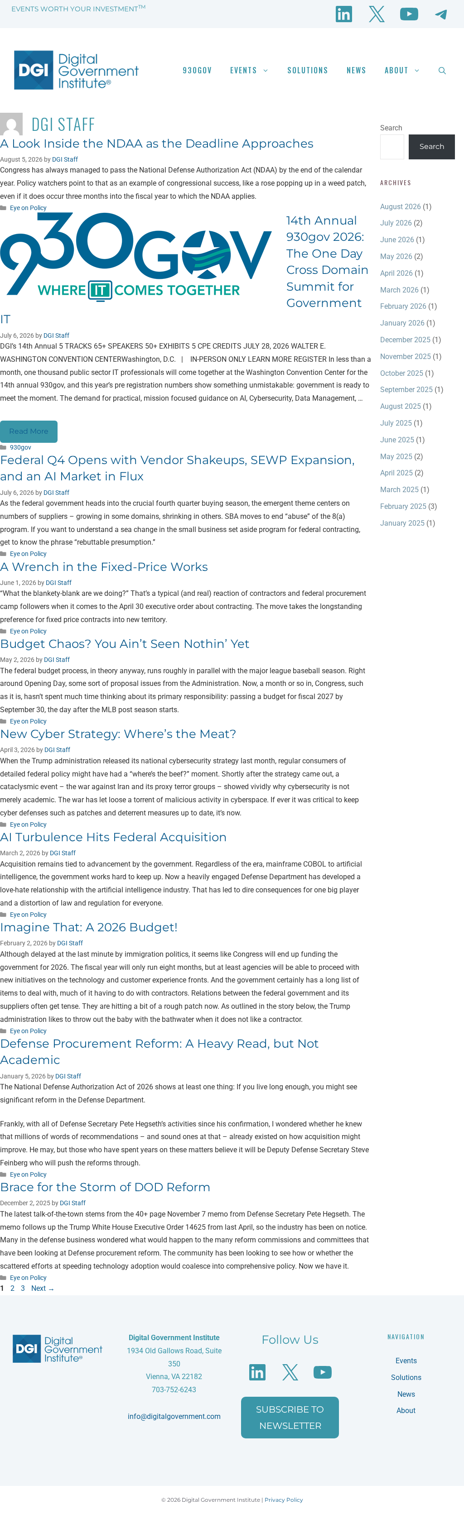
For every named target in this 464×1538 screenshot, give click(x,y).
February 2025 (403, 506)
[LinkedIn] (344, 14)
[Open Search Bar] (442, 70)
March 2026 (399, 290)
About (397, 70)
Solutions (308, 70)
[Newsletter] (442, 14)
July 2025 (396, 423)
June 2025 (397, 440)
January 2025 (402, 523)
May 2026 (396, 256)
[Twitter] (376, 14)
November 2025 (405, 356)
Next (43, 1288)
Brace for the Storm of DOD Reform (105, 1187)
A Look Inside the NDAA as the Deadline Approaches (157, 143)
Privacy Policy (284, 1499)
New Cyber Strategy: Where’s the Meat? (118, 734)
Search (391, 128)
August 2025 (400, 406)
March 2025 (399, 489)
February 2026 (403, 306)
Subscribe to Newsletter (290, 1417)
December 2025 (405, 339)
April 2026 (396, 273)
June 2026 (397, 239)
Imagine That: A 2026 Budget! (89, 927)
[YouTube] (409, 14)
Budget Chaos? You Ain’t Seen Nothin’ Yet (125, 644)
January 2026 (402, 323)
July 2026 (396, 223)
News (357, 70)
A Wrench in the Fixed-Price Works (104, 567)
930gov (197, 70)
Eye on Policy (28, 207)
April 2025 (396, 473)
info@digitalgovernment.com (174, 1416)
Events (243, 70)
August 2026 (400, 206)
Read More (28, 431)
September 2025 (406, 389)
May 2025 (396, 456)
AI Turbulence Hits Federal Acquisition (113, 837)
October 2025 (401, 373)
